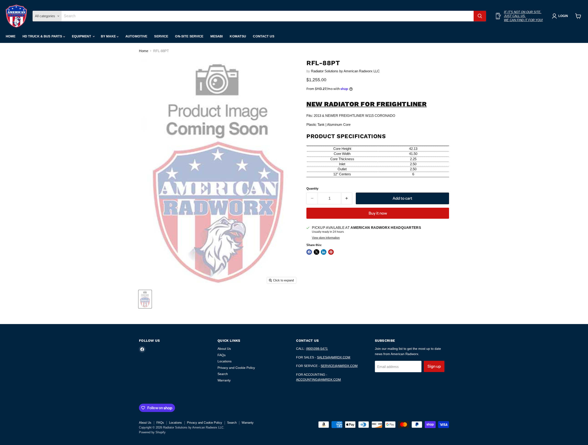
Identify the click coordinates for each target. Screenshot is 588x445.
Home (11, 36)
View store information (326, 237)
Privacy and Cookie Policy (236, 367)
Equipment (82, 36)
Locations (225, 361)
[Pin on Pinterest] (331, 252)
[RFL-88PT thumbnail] (145, 299)
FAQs (222, 355)
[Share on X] (316, 252)
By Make (109, 36)
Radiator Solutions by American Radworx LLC (345, 71)
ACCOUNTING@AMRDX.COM (318, 379)
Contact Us (263, 36)
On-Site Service (189, 36)
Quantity (312, 188)
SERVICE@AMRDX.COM (339, 366)
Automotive (136, 36)
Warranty (224, 380)
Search (223, 374)
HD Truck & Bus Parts (43, 36)
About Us (224, 348)
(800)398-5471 (317, 348)
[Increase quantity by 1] (347, 198)
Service (161, 36)
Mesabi (216, 36)
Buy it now (378, 213)
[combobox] (268, 16)
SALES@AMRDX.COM (333, 357)
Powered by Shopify (152, 432)
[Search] (480, 16)
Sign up (434, 366)
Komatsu (238, 36)
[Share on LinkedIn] (323, 252)
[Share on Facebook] (309, 252)
